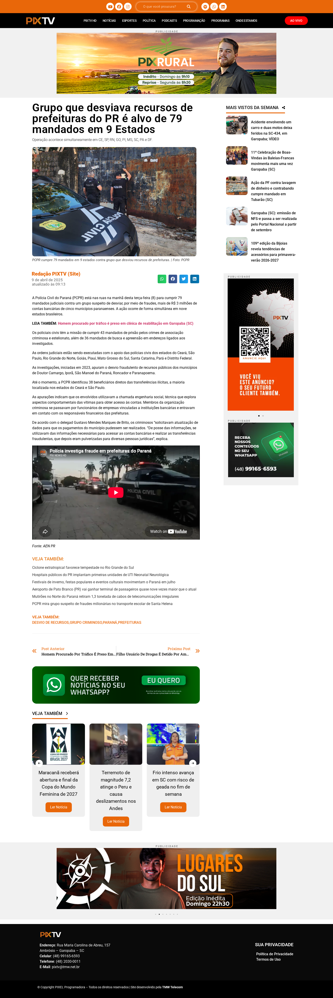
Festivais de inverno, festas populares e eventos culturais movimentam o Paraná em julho (103, 582)
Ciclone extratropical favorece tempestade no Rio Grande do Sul (83, 567)
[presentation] (39, 763)
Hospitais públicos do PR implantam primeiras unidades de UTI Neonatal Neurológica (100, 575)
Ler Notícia (58, 807)
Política (149, 20)
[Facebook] (119, 6)
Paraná (110, 622)
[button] (162, 279)
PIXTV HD (90, 20)
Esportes (129, 20)
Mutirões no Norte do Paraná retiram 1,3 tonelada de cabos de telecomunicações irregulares (105, 596)
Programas (220, 20)
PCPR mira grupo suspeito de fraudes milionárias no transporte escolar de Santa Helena (102, 604)
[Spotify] (205, 6)
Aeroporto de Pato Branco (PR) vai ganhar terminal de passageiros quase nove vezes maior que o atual (114, 589)
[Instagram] (128, 6)
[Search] (188, 7)
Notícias (109, 20)
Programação (194, 20)
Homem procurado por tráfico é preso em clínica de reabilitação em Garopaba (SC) (125, 323)
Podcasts (169, 20)
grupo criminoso (86, 622)
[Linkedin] (223, 6)
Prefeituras (129, 622)
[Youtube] (110, 6)
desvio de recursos (50, 622)
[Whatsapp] (214, 6)
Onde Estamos (246, 20)
